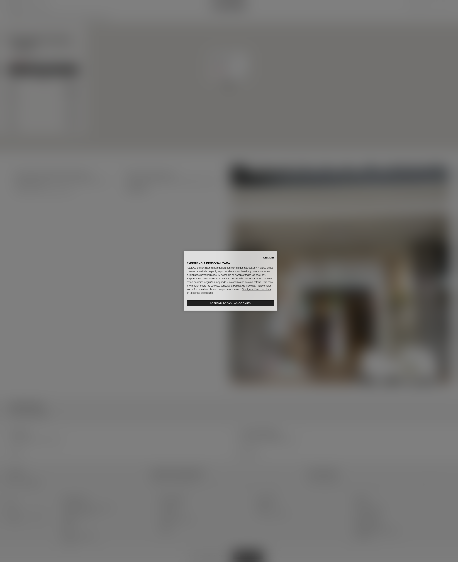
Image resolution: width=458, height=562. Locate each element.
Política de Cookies (244, 285)
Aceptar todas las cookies (230, 303)
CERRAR (268, 257)
